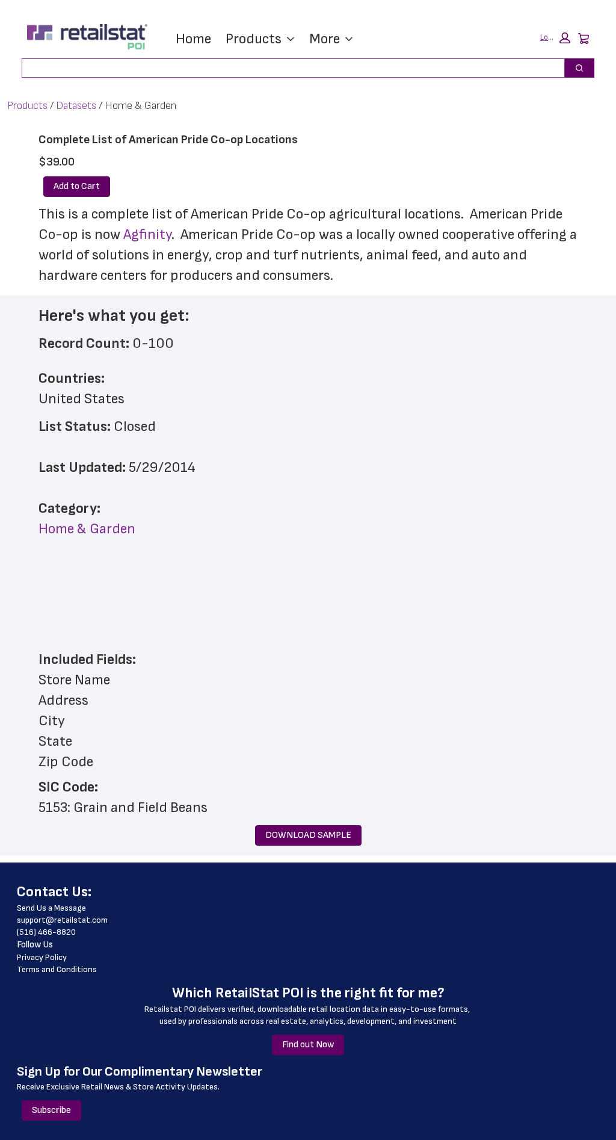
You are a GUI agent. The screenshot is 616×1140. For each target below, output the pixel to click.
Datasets (76, 105)
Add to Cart (77, 186)
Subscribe (51, 1110)
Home (193, 39)
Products (254, 39)
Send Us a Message (51, 908)
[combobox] (288, 68)
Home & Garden (86, 528)
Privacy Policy (42, 957)
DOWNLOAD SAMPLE (308, 835)
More (324, 39)
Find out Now (308, 1044)
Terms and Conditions (57, 969)
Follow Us (35, 944)
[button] (555, 38)
